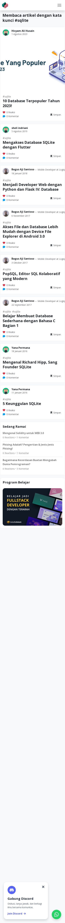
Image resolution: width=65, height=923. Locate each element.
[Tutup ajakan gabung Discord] (43, 887)
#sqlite (7, 96)
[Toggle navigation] (59, 5)
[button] (59, 5)
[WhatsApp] (56, 914)
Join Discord (15, 913)
